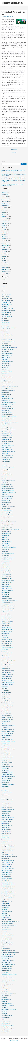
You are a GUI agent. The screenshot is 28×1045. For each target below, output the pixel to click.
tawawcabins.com (6, 459)
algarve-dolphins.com (6, 707)
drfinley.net (4, 997)
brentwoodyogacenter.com (8, 893)
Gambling (4, 16)
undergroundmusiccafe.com (8, 1028)
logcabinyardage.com (6, 821)
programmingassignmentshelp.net (9, 328)
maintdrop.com (5, 367)
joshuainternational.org (7, 839)
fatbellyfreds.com (6, 940)
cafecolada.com (5, 584)
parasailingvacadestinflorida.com (9, 980)
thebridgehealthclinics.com (8, 809)
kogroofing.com (5, 373)
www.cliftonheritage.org (7, 888)
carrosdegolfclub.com (7, 420)
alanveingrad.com (6, 709)
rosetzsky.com (5, 649)
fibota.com (4, 946)
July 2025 (4, 210)
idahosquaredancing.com (7, 457)
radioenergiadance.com (7, 376)
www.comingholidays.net (7, 590)
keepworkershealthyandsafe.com (9, 347)
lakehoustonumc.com (6, 831)
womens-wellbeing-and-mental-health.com (11, 529)
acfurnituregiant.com (6, 314)
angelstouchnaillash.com (7, 496)
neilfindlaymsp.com (6, 760)
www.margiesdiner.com (7, 878)
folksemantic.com (6, 461)
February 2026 (5, 194)
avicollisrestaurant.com (7, 762)
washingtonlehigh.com (7, 901)
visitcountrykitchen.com (7, 705)
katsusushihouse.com (6, 643)
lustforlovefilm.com (6, 635)
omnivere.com (5, 318)
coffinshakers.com (6, 668)
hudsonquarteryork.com (7, 944)
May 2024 (4, 232)
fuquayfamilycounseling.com (8, 1005)
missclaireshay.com (6, 294)
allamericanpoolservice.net (8, 523)
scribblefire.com (5, 549)
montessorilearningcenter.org (8, 964)
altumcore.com (5, 794)
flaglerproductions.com (7, 617)
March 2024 (4, 236)
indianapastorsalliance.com (8, 774)
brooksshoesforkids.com (7, 799)
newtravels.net (5, 332)
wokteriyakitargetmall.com (8, 514)
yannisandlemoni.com (7, 472)
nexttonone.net (5, 835)
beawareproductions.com (7, 662)
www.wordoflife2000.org (7, 455)
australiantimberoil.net (7, 412)
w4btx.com (4, 494)
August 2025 (4, 207)
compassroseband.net (7, 792)
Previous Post (14, 149)
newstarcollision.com (6, 502)
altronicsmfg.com (6, 324)
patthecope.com (5, 786)
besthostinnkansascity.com (8, 1025)
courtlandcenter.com (6, 758)
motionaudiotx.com (6, 1017)
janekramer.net (5, 686)
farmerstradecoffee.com (7, 819)
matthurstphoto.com (6, 970)
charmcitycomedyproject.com (8, 660)
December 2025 (5, 199)
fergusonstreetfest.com (7, 966)
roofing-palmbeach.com (7, 435)
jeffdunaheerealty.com (7, 852)
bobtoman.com (5, 369)
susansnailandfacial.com (7, 841)
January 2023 (5, 267)
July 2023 (4, 254)
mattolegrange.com (6, 700)
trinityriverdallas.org (6, 543)
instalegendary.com (6, 345)
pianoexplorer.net (5, 927)
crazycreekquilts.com (6, 623)
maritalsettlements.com (7, 715)
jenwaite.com (5, 991)
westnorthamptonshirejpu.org (8, 390)
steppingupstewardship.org (8, 897)
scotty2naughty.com (6, 656)
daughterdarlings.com (7, 304)
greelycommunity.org (6, 645)
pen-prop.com (5, 843)
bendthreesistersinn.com (7, 733)
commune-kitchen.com (7, 631)
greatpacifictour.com (6, 752)
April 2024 (4, 234)
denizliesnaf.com (5, 782)
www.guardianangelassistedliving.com (10, 952)
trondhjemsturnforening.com (8, 954)
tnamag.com (4, 797)
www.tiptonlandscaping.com (8, 895)
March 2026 (4, 192)
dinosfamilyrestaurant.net (7, 414)
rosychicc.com (5, 566)
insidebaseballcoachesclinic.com (9, 974)
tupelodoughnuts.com (7, 484)
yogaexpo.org (5, 551)
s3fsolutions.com (5, 425)
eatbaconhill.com (5, 326)
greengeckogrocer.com (7, 510)
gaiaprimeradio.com (6, 692)
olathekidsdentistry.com (7, 486)
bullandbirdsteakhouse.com (8, 884)
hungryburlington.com (7, 680)
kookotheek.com (5, 378)
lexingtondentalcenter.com (8, 516)
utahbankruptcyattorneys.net (8, 451)
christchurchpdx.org (6, 627)
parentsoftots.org (6, 815)
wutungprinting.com (6, 713)
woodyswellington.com (7, 938)
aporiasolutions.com (6, 803)
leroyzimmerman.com (6, 995)
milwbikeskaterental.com (7, 717)
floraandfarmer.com (6, 423)
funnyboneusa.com (6, 737)
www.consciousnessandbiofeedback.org (11, 921)
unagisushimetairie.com (7, 353)
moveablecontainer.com (7, 398)
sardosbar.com (5, 463)
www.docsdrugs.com (6, 876)
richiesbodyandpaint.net (7, 300)
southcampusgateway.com (8, 382)
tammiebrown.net (6, 694)
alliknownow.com (5, 604)
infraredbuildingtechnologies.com (9, 416)
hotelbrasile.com (5, 392)
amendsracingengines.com (8, 860)
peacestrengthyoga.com (7, 854)
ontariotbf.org (5, 343)
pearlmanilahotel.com (6, 365)
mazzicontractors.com (7, 933)
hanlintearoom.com (6, 987)
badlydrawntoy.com (6, 829)
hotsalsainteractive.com (7, 308)
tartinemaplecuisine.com (7, 684)
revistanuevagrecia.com (7, 653)
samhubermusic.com (6, 1030)
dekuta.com (4, 909)
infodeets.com (5, 306)
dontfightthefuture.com (7, 437)
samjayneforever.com (7, 968)
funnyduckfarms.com (6, 989)
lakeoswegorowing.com (7, 1003)
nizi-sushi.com (5, 688)
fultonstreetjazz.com (6, 394)
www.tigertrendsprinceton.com (9, 844)
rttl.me (3, 1019)
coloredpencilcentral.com (7, 441)
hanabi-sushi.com (6, 905)
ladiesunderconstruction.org (8, 408)
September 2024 (5, 223)
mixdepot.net (5, 913)
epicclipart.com (5, 363)
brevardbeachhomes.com (7, 427)
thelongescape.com (6, 698)
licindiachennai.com (6, 302)
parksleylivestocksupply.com (8, 557)
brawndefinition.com (6, 619)
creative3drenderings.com (8, 817)
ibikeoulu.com (5, 666)
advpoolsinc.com (5, 770)
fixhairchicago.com (6, 780)
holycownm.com (5, 747)
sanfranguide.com (6, 592)
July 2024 (4, 227)
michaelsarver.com (6, 508)
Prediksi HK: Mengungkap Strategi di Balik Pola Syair (14, 178)
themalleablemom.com (7, 676)
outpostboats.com (6, 568)
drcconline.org (5, 764)
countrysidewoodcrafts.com (8, 339)
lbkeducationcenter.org (7, 541)
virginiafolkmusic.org (6, 531)
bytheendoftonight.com (7, 570)
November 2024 (5, 218)
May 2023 (4, 258)
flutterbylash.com (6, 985)
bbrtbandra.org (5, 359)
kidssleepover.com (6, 330)
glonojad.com (5, 651)
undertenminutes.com (7, 316)
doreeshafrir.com (5, 658)
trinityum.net (4, 931)
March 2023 (4, 262)
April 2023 (4, 260)
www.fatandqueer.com (7, 864)
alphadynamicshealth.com (8, 983)
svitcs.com (4, 788)
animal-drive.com (6, 796)
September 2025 (5, 205)
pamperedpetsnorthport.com (8, 480)
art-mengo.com (5, 690)
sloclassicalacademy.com (7, 610)
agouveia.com (5, 1007)
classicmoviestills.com (7, 582)
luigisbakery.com (5, 903)
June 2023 (4, 256)
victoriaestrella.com (6, 754)
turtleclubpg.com (5, 750)
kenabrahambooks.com (7, 629)
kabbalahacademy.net (7, 498)
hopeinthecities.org (6, 572)
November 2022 (5, 271)
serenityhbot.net (5, 837)
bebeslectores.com (6, 410)
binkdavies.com (5, 625)
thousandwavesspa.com (7, 756)
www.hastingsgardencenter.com (9, 925)
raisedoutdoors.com (6, 447)
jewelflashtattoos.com (7, 355)
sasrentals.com (5, 504)
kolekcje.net (4, 537)
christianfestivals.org (6, 703)
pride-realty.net (5, 981)
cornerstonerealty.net (7, 919)
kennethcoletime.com (6, 678)
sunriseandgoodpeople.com (8, 729)
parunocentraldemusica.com (8, 950)
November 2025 (5, 201)
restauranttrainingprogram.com (9, 521)
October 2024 (5, 221)
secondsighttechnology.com (8, 506)
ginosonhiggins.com (6, 711)
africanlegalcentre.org (7, 641)
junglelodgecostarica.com (7, 702)
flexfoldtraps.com (6, 858)
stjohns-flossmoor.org (6, 735)
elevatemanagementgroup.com (9, 993)
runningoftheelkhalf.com (7, 850)
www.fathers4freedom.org (8, 846)
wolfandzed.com (5, 907)
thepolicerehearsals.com (7, 602)
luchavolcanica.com (6, 745)
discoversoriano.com (6, 586)
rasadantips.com (5, 320)
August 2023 (4, 251)
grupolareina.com (6, 400)
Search (3, 161)
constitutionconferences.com (8, 784)
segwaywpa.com (5, 805)
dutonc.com (4, 696)
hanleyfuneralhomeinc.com (8, 488)
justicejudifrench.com (6, 672)
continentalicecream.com (7, 621)
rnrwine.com (4, 1001)
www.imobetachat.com (7, 825)
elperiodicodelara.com (7, 298)
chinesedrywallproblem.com (8, 731)
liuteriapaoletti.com (12, 2)
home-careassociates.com (8, 553)
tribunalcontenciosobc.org (8, 608)
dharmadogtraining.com (7, 1015)
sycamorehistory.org (6, 917)
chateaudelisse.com (6, 384)
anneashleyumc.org (6, 866)
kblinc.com (4, 476)
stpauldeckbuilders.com (7, 870)
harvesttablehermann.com (8, 418)
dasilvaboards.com (6, 611)
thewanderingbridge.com (7, 674)
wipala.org (4, 563)
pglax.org (4, 723)
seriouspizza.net (5, 790)
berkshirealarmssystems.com (8, 467)
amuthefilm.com (5, 633)
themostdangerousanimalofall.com (9, 600)
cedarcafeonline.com (6, 312)
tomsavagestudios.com (7, 527)
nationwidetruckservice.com (8, 749)
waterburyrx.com (5, 768)
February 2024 (5, 238)
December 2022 (5, 269)
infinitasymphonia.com (7, 639)
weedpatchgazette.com (7, 474)
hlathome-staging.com (7, 512)
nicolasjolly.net (5, 637)
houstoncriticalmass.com (7, 598)
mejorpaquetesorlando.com (8, 490)
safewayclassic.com (6, 337)
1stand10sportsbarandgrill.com (9, 492)
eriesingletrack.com (6, 478)
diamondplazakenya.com (7, 956)
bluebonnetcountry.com (7, 361)
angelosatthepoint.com (7, 772)
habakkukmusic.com (6, 833)
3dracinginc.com (5, 596)
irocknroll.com (5, 453)
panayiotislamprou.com (7, 380)
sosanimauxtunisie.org (7, 371)
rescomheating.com (6, 1021)
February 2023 (5, 265)
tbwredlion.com (5, 958)
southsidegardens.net (6, 929)
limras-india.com (5, 296)
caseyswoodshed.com (7, 778)
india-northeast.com (6, 433)
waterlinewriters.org (6, 811)
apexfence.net (5, 1032)
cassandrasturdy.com (7, 578)
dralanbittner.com (6, 470)
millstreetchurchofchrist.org (8, 978)
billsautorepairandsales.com (8, 960)
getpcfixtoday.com (6, 357)
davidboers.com (5, 823)
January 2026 (5, 196)
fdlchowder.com (5, 880)
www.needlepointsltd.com (7, 882)
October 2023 (5, 247)
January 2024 (5, 240)
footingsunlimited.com (7, 872)
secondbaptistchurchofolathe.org (9, 1009)
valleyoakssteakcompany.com (9, 776)
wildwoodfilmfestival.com (7, 388)
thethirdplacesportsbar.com (8, 935)
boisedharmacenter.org (7, 559)
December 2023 (5, 243)
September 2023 (5, 249)
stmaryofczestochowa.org (8, 670)
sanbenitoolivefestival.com (8, 580)
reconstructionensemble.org (8, 741)
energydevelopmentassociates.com (10, 422)
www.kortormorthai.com (7, 862)
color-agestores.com (6, 561)
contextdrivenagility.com (7, 664)
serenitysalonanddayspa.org (8, 310)
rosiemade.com (5, 482)
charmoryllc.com (5, 594)
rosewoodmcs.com (6, 915)
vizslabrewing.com (6, 469)
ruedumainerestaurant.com (8, 647)
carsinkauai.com (5, 976)
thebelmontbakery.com (7, 335)
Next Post (14, 152)
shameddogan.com (6, 813)
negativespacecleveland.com (8, 725)
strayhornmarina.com (6, 615)
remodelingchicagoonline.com (8, 891)
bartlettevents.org (6, 396)
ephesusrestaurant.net (7, 937)
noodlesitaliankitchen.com (7, 349)
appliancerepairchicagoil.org (8, 341)
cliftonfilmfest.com (6, 443)
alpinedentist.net (5, 375)
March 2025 (4, 214)
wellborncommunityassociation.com (10, 386)
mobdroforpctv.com (6, 576)
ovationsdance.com (6, 533)
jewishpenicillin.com (6, 525)
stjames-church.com (6, 655)
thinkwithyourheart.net (7, 449)
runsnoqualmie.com (6, 874)
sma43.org (4, 890)
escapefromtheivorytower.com (9, 429)
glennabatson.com (6, 613)
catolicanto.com (5, 539)
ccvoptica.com (5, 899)
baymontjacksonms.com (7, 719)
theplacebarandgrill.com (7, 766)
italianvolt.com (5, 465)
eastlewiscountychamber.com (8, 606)
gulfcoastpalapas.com (7, 807)
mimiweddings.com (6, 1023)
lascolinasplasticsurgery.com (8, 886)
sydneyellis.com (5, 517)
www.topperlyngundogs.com (8, 848)
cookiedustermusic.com (7, 739)
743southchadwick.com (7, 431)
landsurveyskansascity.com (8, 868)
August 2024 (4, 225)
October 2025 (5, 203)
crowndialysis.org (6, 519)
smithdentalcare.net (6, 1027)
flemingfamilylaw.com (6, 999)
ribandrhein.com (5, 535)
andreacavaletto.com (6, 555)
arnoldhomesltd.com (6, 439)
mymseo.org (4, 1011)
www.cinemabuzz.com (7, 911)
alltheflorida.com (5, 972)
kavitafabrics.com (6, 743)
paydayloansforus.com (7, 333)
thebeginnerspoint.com (7, 588)
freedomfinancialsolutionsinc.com (9, 856)
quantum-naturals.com (7, 962)
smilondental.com (6, 500)
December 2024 (5, 216)
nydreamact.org (5, 351)
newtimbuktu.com (6, 322)
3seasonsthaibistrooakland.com (9, 547)
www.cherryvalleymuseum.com (9, 402)
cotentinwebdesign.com (7, 404)
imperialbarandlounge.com (8, 445)
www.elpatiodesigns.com (7, 942)
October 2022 (5, 273)
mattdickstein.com (6, 827)
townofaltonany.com (6, 721)
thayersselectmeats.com (7, 801)
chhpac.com (4, 1013)
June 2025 (4, 212)
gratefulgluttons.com (6, 574)
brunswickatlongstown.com (8, 682)
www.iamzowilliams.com (7, 923)
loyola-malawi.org (6, 564)
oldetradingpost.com (6, 406)
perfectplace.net (5, 545)
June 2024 (4, 229)
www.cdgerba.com (6, 948)
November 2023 (5, 245)
